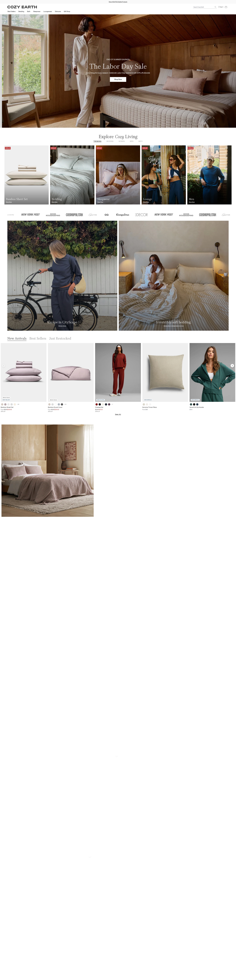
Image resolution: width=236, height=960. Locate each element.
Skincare (58, 11)
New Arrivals (16, 339)
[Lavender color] (5, 404)
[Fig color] (109, 404)
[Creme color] (15, 404)
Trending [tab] (97, 141)
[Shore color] (59, 404)
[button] (226, 7)
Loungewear (47, 11)
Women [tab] (122, 141)
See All (118, 414)
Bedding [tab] (110, 141)
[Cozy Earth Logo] (22, 7)
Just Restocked (60, 339)
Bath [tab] (141, 141)
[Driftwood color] (2, 404)
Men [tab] (131, 141)
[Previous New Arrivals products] (4, 365)
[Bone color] (103, 404)
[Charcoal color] (62, 404)
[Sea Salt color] (150, 404)
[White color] (56, 404)
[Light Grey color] (12, 404)
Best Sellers (11, 11)
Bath (28, 11)
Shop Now (118, 79)
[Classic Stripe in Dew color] (8, 404)
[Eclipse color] (106, 404)
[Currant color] (97, 404)
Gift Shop (67, 11)
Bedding (21, 11)
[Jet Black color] (100, 404)
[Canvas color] (147, 404)
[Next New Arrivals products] (232, 365)
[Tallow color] (144, 404)
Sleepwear (36, 11)
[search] (215, 7)
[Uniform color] (191, 404)
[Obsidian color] (197, 404)
